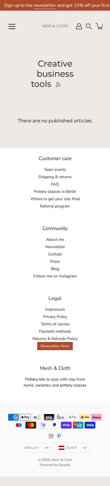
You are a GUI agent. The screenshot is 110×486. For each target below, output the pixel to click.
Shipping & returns (55, 177)
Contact (55, 254)
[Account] (78, 26)
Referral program (55, 206)
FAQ (55, 184)
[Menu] (12, 26)
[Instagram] (51, 436)
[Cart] (99, 26)
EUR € (72, 448)
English (32, 448)
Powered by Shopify (55, 465)
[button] (89, 26)
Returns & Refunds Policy (55, 338)
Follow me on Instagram (55, 276)
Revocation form (55, 346)
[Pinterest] (58, 436)
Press (55, 261)
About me (55, 239)
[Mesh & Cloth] (55, 26)
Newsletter (55, 246)
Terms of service (55, 324)
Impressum (55, 309)
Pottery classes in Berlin (55, 191)
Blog (55, 268)
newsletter (45, 5)
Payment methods (55, 331)
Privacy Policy (55, 316)
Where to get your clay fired (55, 199)
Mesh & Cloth (61, 460)
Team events (55, 169)
